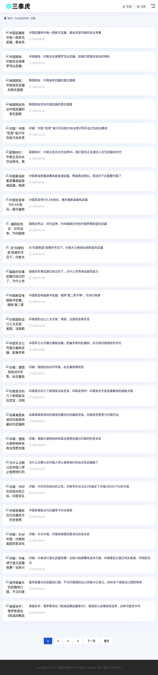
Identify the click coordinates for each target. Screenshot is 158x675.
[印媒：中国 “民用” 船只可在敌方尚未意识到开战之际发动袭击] (15, 133)
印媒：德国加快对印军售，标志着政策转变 (56, 367)
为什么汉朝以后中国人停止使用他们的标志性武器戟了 (63, 462)
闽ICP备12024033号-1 (109, 667)
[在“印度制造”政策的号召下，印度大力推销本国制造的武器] (15, 252)
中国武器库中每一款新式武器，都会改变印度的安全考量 (65, 32)
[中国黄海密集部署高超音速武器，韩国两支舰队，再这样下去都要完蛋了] (15, 181)
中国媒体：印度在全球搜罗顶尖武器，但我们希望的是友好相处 (69, 56)
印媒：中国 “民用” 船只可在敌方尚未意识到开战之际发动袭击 (68, 128)
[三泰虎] (17, 7)
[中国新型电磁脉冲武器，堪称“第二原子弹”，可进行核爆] (15, 300)
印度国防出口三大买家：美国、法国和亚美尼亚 (59, 319)
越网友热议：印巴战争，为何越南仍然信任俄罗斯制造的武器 (68, 223)
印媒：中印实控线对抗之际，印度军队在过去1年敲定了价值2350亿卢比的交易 (79, 486)
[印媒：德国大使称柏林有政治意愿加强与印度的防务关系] (15, 443)
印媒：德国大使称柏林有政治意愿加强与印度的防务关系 (65, 438)
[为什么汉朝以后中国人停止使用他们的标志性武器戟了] (15, 467)
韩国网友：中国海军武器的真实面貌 (52, 80)
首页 (10, 18)
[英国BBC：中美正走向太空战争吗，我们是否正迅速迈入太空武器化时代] (15, 157)
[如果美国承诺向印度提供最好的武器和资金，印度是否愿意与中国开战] (15, 419)
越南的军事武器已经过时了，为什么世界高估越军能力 (63, 271)
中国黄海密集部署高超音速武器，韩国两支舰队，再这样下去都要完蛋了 (75, 176)
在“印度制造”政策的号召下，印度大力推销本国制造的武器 (66, 247)
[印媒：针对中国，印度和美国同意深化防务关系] (15, 539)
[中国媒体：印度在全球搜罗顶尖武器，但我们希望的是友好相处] (15, 61)
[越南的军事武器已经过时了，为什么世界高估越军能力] (15, 276)
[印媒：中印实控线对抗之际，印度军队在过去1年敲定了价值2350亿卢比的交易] (15, 491)
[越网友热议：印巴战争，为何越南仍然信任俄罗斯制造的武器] (15, 229)
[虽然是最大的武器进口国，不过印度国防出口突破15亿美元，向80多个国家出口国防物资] (15, 587)
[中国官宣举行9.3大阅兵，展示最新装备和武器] (15, 205)
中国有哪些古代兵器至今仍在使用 (50, 510)
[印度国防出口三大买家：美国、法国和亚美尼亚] (15, 324)
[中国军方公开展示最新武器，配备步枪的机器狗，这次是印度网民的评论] (15, 348)
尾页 (106, 640)
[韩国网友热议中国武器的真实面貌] (15, 109)
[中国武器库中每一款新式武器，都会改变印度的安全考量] (15, 37)
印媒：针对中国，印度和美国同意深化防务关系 (59, 534)
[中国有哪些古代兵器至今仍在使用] (15, 515)
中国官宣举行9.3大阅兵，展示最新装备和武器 (58, 199)
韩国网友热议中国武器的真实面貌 (50, 104)
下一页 (91, 640)
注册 (143, 6)
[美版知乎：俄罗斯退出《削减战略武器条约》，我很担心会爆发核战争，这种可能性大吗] (15, 611)
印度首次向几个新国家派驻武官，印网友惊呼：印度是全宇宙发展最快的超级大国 (81, 390)
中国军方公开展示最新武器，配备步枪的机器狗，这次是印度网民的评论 (75, 343)
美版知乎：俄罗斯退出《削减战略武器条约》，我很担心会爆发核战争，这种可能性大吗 (84, 606)
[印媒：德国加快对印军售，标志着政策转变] (15, 372)
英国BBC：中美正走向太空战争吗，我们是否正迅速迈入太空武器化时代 (75, 152)
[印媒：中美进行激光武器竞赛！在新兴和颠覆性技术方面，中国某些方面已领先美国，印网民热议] (15, 563)
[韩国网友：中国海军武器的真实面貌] (15, 85)
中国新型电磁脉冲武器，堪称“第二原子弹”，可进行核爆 (64, 295)
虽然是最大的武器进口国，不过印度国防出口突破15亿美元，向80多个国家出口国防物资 (85, 582)
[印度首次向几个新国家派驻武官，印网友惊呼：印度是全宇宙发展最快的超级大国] (15, 396)
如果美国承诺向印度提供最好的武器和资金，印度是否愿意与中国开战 (73, 414)
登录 (129, 6)
